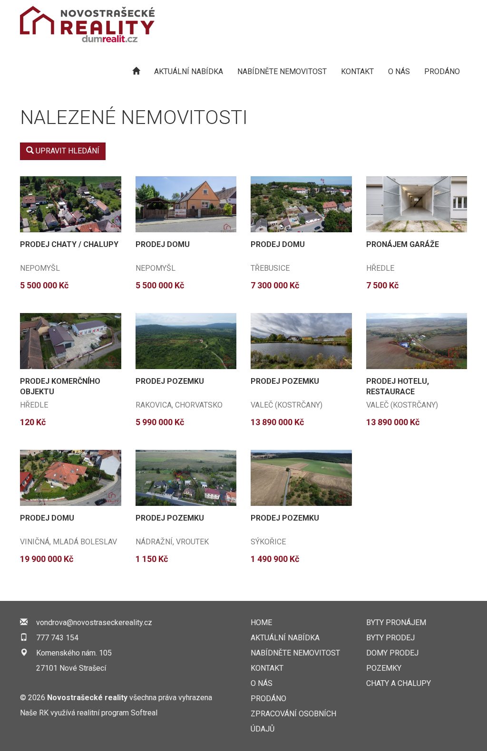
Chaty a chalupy (398, 683)
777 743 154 (57, 637)
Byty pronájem (396, 622)
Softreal (144, 712)
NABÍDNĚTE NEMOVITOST (282, 71)
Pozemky (383, 668)
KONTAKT (357, 71)
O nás (399, 71)
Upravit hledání (66, 150)
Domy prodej (392, 652)
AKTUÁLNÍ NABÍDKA (188, 71)
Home (261, 622)
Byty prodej (390, 637)
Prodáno (442, 71)
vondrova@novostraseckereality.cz (94, 622)
